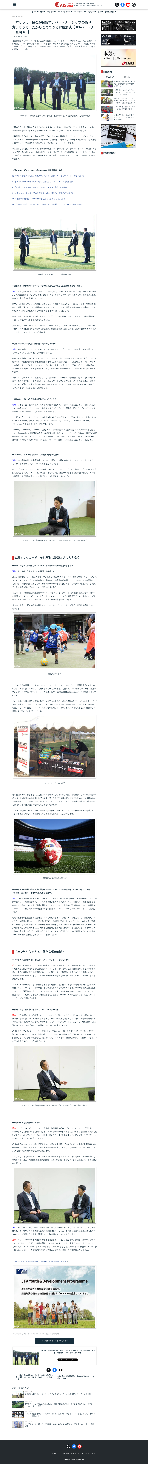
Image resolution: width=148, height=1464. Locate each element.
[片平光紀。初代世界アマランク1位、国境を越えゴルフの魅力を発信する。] (107, 83)
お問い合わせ (75, 1453)
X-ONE (82, 1459)
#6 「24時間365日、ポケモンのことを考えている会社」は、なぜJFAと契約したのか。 (48, 204)
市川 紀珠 (24, 36)
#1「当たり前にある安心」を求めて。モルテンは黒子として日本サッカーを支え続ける (48, 176)
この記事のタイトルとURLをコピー (54, 1341)
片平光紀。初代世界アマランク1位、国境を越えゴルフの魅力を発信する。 (124, 84)
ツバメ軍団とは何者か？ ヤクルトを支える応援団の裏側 (124, 108)
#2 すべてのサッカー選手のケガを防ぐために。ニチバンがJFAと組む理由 (43, 182)
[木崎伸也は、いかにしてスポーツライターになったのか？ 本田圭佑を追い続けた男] (107, 92)
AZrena (63, 4)
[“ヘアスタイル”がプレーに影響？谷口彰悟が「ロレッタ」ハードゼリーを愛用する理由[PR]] (107, 100)
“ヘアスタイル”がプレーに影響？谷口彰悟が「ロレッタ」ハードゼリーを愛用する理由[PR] (124, 100)
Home (13, 16)
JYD (13, 1334)
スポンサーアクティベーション (34, 1334)
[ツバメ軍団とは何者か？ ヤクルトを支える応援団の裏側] (107, 109)
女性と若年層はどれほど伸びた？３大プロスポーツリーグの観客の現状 (124, 117)
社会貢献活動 (54, 1334)
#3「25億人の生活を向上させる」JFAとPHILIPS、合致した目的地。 (40, 187)
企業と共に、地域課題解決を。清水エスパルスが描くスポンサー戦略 (74, 1377)
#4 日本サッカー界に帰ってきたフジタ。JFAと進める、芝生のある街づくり (43, 193)
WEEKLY (110, 77)
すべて (34, 12)
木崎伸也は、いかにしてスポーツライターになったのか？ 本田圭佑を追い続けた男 (124, 92)
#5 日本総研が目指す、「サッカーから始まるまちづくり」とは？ (39, 199)
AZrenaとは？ (56, 1453)
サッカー (50, 12)
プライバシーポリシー (89, 1453)
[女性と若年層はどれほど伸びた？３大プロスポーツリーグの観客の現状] (107, 117)
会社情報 (66, 1453)
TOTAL (127, 77)
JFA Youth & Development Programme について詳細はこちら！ (40, 1261)
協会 (47, 1334)
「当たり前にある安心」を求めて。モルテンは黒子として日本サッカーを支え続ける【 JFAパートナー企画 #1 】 (35, 1377)
